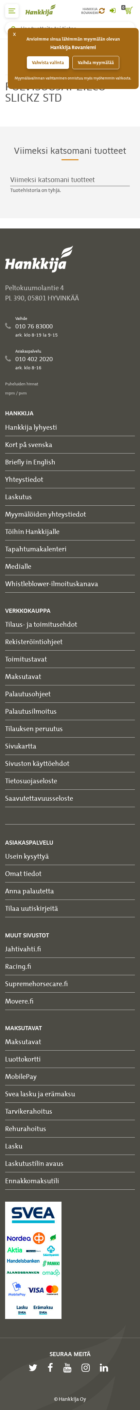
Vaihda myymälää (96, 62)
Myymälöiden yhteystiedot (45, 514)
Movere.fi (19, 1001)
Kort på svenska (28, 444)
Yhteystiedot (24, 479)
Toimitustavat (26, 659)
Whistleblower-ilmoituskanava (51, 583)
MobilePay (21, 1076)
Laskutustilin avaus (34, 1163)
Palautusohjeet (28, 693)
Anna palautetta (29, 890)
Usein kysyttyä (27, 856)
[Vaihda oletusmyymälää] (102, 11)
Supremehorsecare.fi (36, 983)
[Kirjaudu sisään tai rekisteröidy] (112, 11)
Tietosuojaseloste (31, 780)
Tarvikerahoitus (28, 1111)
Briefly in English (30, 461)
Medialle (18, 566)
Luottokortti (23, 1059)
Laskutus (18, 496)
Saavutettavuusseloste (39, 798)
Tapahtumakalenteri (36, 548)
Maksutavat (23, 676)
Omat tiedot (23, 873)
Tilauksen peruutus (34, 728)
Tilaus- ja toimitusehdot (41, 624)
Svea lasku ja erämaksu (40, 1093)
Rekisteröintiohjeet (34, 641)
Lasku (13, 1146)
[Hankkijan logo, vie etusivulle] (44, 10)
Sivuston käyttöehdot (37, 763)
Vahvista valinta (48, 62)
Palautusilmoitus (31, 711)
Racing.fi (18, 966)
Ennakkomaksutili (32, 1180)
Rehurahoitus (25, 1128)
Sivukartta (20, 746)
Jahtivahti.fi (23, 948)
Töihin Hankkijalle (32, 531)
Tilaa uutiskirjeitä (31, 908)
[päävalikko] (12, 11)
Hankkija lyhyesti (31, 427)
